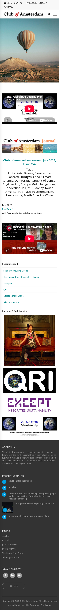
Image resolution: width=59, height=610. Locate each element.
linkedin (43, 3)
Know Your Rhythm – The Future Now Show (29, 516)
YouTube (8, 7)
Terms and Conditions (40, 605)
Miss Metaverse (11, 302)
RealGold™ (7, 209)
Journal (5, 540)
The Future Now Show (12, 553)
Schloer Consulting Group (15, 270)
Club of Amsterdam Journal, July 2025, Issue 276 (29, 162)
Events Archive (9, 548)
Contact (19, 3)
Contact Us (23, 605)
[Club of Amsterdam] (23, 14)
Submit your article (10, 557)
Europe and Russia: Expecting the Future (35, 503)
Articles (12, 487)
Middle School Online (13, 295)
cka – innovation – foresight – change (21, 276)
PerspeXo (8, 283)
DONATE (8, 3)
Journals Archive (9, 544)
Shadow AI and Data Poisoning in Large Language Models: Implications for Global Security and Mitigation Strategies (32, 496)
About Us (12, 605)
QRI (5, 289)
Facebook (31, 3)
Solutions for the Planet (20, 480)
